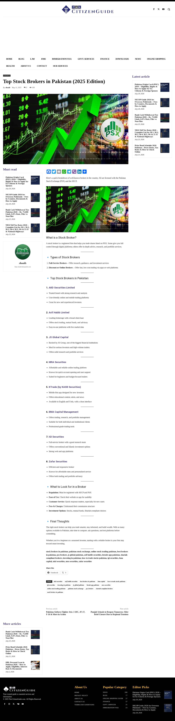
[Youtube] (163, 9)
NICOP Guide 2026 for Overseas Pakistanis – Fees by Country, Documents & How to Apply (17, 198)
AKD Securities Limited (62, 287)
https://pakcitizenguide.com (23, 267)
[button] (169, 9)
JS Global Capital (58, 337)
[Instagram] (9, 704)
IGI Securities (56, 436)
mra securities (106, 585)
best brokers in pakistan (87, 581)
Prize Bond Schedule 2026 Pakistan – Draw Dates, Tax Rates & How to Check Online (17, 650)
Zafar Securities (58, 461)
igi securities (51, 585)
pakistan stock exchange (75, 589)
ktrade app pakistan (93, 585)
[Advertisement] (87, 36)
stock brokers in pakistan (55, 592)
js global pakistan (78, 585)
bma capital (101, 581)
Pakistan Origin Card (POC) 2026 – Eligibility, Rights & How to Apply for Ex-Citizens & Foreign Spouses (17, 181)
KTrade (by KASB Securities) (65, 387)
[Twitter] (158, 9)
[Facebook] (154, 9)
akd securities (58, 581)
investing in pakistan (64, 585)
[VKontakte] (18, 704)
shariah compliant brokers (104, 589)
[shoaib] (22, 252)
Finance (7, 75)
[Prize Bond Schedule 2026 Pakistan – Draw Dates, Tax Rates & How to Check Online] (35, 649)
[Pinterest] (119, 87)
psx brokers (89, 589)
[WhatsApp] (125, 87)
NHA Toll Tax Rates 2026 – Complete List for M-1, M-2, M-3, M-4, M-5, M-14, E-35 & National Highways (17, 228)
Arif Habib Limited (59, 312)
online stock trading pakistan (56, 589)
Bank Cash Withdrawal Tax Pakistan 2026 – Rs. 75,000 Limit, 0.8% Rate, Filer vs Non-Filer (17, 213)
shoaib (8, 87)
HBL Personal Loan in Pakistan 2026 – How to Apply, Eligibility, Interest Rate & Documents (16, 665)
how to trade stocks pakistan (116, 581)
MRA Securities (57, 362)
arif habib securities (71, 581)
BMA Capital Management (63, 411)
